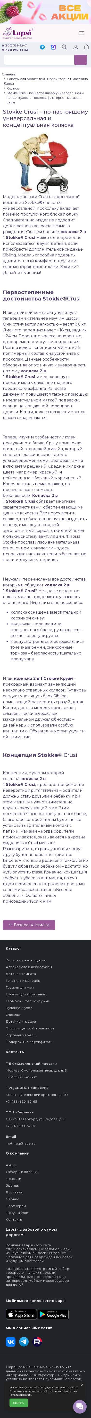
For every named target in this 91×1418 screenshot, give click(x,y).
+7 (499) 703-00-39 (21, 1077)
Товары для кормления (26, 994)
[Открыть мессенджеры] (80, 1407)
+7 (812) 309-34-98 (21, 1126)
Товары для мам (20, 987)
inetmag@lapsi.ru (20, 1143)
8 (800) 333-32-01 (14, 45)
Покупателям (18, 1213)
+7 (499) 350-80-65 (21, 1101)
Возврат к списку (31, 925)
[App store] (21, 1314)
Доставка (14, 1192)
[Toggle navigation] (81, 33)
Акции (11, 1165)
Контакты (14, 1219)
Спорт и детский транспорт (30, 1028)
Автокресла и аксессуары (29, 967)
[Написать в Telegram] (42, 47)
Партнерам (16, 1206)
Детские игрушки (21, 1021)
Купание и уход (19, 1008)
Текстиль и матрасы (23, 980)
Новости (13, 1179)
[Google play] (53, 1314)
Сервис (12, 1199)
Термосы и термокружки (27, 1001)
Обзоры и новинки (22, 1172)
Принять (18, 1402)
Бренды (12, 1185)
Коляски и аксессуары (25, 960)
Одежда (13, 1015)
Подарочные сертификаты (29, 1042)
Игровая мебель (20, 1035)
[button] (83, 48)
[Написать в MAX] (53, 48)
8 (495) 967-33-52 (15, 49)
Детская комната (21, 974)
